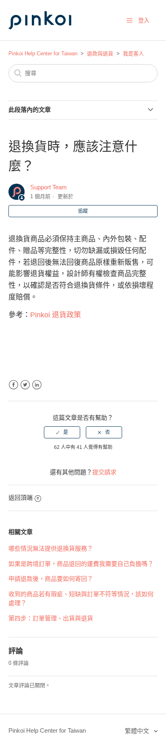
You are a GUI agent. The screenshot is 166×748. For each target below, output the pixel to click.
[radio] (62, 432)
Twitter (25, 385)
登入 (143, 20)
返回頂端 (20, 497)
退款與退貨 (100, 53)
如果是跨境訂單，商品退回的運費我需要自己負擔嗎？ (81, 563)
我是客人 (133, 53)
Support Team (48, 187)
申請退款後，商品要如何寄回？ (50, 578)
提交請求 (104, 472)
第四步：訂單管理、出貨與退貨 (50, 618)
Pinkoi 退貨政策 (55, 315)
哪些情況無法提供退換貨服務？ (50, 548)
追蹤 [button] (83, 211)
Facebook (13, 385)
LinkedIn (37, 385)
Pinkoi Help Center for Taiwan (42, 53)
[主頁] (48, 37)
